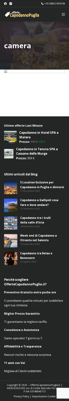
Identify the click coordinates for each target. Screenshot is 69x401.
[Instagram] (10, 3)
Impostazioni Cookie (44, 396)
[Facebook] (5, 3)
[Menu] (63, 14)
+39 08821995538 (54, 3)
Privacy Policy (21, 396)
